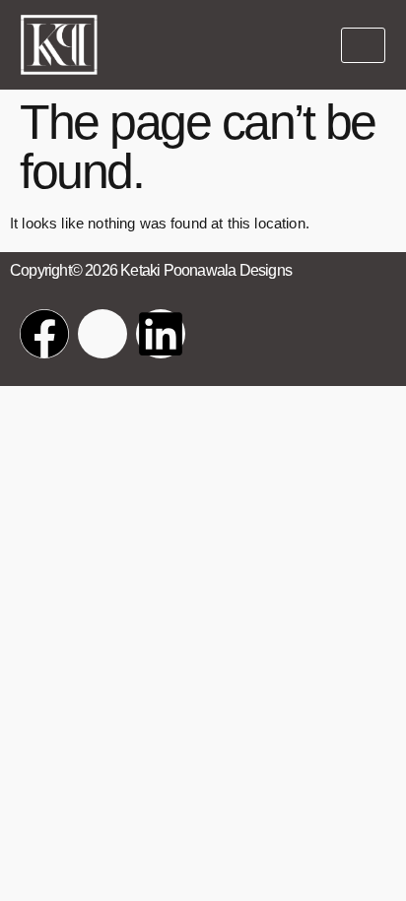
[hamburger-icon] (363, 45)
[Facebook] (44, 333)
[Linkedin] (160, 333)
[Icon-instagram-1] (102, 333)
